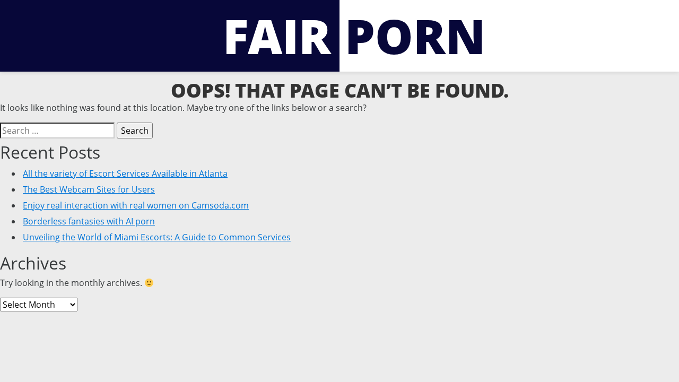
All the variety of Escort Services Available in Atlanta (125, 173)
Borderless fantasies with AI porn (89, 221)
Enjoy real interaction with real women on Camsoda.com (136, 205)
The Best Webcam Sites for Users (89, 189)
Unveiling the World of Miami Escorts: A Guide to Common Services (157, 237)
